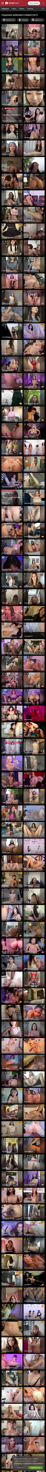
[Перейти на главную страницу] (14, 3)
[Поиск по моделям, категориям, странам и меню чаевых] (42, 8)
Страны (25, 20)
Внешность (10, 20)
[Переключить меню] (2, 3)
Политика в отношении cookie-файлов (28, 1463)
